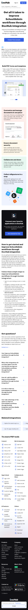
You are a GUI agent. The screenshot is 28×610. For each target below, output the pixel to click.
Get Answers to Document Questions (8, 525)
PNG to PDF (7, 451)
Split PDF (19, 457)
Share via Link (20, 483)
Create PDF (20, 447)
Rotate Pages (20, 463)
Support (16, 554)
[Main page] (6, 3)
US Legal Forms (6, 572)
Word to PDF (7, 444)
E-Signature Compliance (20, 552)
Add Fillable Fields (21, 451)
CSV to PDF (7, 460)
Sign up (23, 2)
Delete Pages (20, 469)
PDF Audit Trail (21, 510)
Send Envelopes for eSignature (8, 487)
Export (18, 527)
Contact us (5, 347)
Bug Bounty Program (19, 558)
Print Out (19, 533)
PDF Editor (4, 545)
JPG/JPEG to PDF (8, 454)
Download (19, 530)
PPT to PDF (7, 457)
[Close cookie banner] (25, 603)
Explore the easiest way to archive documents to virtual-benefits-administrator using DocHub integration (12, 423)
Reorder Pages (21, 466)
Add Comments (21, 480)
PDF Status (20, 493)
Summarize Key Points (8, 520)
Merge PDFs (20, 460)
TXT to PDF (7, 447)
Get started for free (14, 233)
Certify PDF (20, 513)
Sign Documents (6, 549)
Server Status (5, 550)
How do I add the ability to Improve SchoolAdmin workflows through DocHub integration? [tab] (10, 380)
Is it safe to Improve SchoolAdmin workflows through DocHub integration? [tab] (9, 391)
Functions (4, 558)
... (18, 603)
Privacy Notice (18, 549)
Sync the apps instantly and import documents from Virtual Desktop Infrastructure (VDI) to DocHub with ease (12, 429)
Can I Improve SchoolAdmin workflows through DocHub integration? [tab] (10, 355)
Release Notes (18, 556)
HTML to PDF (7, 463)
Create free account (14, 40)
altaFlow (4, 576)
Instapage (4, 578)
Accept (14, 606)
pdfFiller (4, 570)
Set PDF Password (19, 516)
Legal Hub (17, 550)
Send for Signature (6, 482)
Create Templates (21, 496)
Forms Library (5, 554)
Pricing (3, 552)
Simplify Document (7, 515)
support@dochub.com (7, 587)
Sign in (16, 2)
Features (4, 556)
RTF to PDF (7, 466)
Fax (18, 489)
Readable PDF (20, 520)
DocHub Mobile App (7, 569)
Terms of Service (18, 547)
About (16, 545)
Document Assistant (7, 510)
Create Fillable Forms (20, 499)
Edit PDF (19, 444)
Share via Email (21, 486)
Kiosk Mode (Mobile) (7, 495)
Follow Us (5, 593)
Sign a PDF (7, 478)
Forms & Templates (7, 547)
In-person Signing (8, 491)
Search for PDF (21, 524)
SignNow (4, 574)
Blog (3, 567)
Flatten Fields (20, 454)
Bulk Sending (7, 499)
